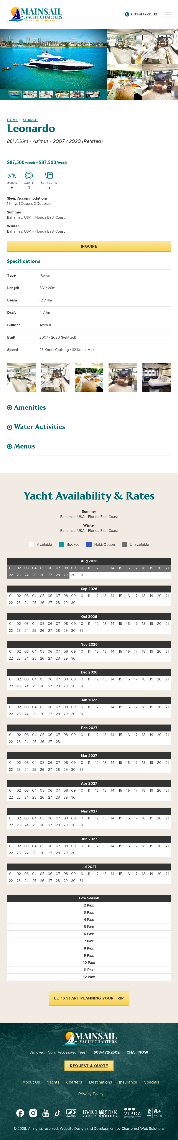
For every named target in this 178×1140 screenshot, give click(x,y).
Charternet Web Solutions (143, 1128)
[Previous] (4, 94)
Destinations (100, 1082)
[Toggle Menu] (168, 14)
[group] (53, 59)
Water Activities (39, 427)
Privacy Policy (91, 1094)
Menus (24, 446)
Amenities (30, 408)
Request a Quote (89, 1066)
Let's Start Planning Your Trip (89, 998)
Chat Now (137, 1052)
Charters (74, 1082)
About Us (31, 1082)
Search (30, 120)
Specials (151, 1082)
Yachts (53, 1082)
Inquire (89, 246)
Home (12, 120)
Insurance (128, 1082)
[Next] (103, 94)
